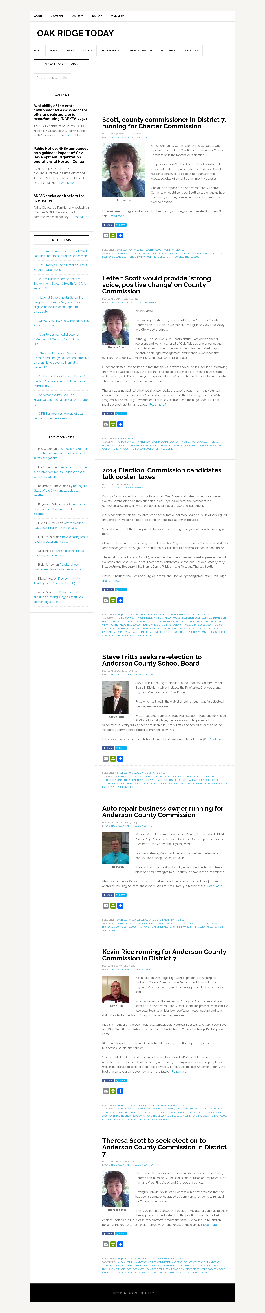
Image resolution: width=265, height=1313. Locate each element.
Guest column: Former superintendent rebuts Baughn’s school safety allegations (60, 453)
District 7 (205, 253)
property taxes (120, 449)
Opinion (131, 438)
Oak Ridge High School (166, 783)
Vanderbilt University (123, 787)
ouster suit (217, 628)
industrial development (134, 625)
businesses (201, 618)
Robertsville (154, 632)
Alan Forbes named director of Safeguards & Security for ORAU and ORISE (58, 339)
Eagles (170, 923)
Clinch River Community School (149, 780)
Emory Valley (170, 621)
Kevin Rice (122, 628)
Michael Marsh (167, 927)
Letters (121, 438)
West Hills (108, 635)
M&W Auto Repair (147, 927)
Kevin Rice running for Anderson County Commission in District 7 (164, 955)
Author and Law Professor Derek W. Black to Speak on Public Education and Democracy (60, 381)
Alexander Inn (126, 1262)
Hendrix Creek (201, 621)
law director (137, 628)
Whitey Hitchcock (126, 635)
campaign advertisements (163, 1265)
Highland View (136, 257)
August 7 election (183, 618)
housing (113, 625)
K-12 (148, 773)
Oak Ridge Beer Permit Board (200, 445)
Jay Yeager (155, 625)
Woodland (144, 635)
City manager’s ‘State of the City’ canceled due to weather (60, 490)
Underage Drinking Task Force (152, 1119)
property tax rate (126, 632)
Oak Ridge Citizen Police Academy (200, 1269)
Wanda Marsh (110, 930)
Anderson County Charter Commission (140, 253)
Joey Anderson (215, 625)
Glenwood (120, 257)
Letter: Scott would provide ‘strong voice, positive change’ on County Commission (156, 284)
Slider (191, 614)
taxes (209, 927)
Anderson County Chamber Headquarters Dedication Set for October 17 (61, 399)
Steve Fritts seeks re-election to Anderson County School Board (152, 660)
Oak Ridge (177, 445)
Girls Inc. (199, 923)
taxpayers (163, 1272)
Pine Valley (177, 257)
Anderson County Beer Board (157, 1109)
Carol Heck (194, 442)
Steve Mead (185, 632)
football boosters (153, 1112)
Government (162, 250)
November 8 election (158, 257)
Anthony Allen (163, 618)
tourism (218, 927)
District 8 (156, 621)
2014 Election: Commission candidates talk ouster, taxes (162, 473)
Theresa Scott (193, 257)
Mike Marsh (152, 628)
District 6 (132, 621)
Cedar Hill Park (211, 442)
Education (139, 773)
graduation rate (112, 783)
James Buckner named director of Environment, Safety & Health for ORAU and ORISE (60, 283)
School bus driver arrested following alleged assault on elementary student (58, 597)
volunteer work (197, 1272)
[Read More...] (75, 135)
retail (141, 632)
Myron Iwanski (189, 628)
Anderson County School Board (182, 776)
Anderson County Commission (181, 253)
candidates (215, 618)
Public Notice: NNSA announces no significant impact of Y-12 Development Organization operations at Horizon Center (61, 155)
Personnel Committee (193, 783)
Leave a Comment (145, 137)
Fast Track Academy (192, 780)
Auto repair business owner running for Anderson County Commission (162, 811)
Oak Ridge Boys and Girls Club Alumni (169, 1116)
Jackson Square (216, 1112)
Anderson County (144, 250)
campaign (181, 442)
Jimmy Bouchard (189, 625)
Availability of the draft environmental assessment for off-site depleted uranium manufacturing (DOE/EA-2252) (60, 112)
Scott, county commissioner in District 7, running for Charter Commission (164, 123)
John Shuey (108, 628)
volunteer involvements (162, 449)
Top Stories (177, 250)
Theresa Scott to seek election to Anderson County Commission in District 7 (164, 1147)
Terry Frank (200, 632)
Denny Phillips (117, 621)
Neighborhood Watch (158, 445)
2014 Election (124, 614)
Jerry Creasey (170, 625)
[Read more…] (118, 216)
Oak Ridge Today (75, 33)
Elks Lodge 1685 (184, 923)
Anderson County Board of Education (140, 776)
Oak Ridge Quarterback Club (209, 1116)
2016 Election (124, 250)
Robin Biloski (170, 632)
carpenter (123, 780)
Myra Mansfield (169, 628)
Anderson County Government (190, 1262)
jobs (202, 625)
